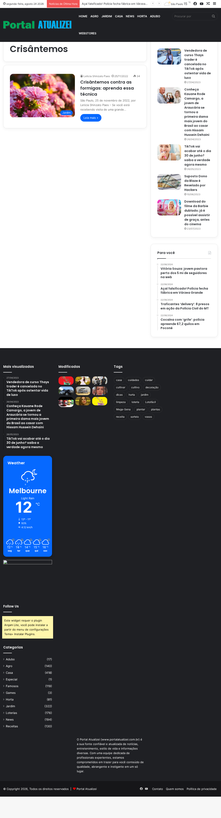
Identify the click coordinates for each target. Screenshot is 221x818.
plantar (141, 409)
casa (119, 380)
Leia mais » (91, 117)
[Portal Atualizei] (37, 25)
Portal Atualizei (87, 789)
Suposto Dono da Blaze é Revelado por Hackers (195, 183)
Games (11, 692)
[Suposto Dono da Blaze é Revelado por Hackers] (169, 182)
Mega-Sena (123, 409)
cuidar (149, 380)
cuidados (133, 380)
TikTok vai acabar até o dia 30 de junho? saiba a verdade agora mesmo (197, 155)
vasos (148, 416)
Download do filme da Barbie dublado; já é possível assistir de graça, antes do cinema (197, 212)
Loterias (11, 713)
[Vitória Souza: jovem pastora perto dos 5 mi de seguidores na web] (82, 380)
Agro (94, 16)
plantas (155, 409)
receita (120, 416)
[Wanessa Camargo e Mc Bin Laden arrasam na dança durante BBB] (82, 401)
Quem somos (175, 789)
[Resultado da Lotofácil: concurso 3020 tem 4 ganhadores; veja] (99, 401)
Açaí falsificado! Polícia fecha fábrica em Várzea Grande (119, 3)
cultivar (120, 387)
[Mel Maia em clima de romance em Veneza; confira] (99, 391)
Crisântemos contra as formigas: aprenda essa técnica (107, 88)
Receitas (12, 726)
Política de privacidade (202, 789)
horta (132, 394)
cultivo (135, 387)
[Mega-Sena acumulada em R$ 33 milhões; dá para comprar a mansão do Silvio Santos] (66, 380)
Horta (142, 16)
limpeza (121, 402)
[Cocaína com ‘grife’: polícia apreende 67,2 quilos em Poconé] (82, 391)
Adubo (155, 16)
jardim (144, 394)
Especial (11, 679)
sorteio (135, 416)
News (130, 16)
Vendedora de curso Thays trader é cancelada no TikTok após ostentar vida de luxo (197, 64)
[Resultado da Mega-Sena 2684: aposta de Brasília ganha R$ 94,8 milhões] (66, 402)
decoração (151, 387)
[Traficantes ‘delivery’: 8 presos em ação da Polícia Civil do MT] (66, 391)
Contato (157, 789)
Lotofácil (150, 402)
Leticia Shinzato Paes (97, 76)
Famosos (12, 686)
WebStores (87, 33)
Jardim (106, 16)
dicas (119, 394)
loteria (135, 402)
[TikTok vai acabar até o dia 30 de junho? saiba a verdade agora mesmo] (169, 152)
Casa (119, 16)
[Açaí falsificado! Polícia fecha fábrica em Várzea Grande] (99, 380)
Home (83, 16)
